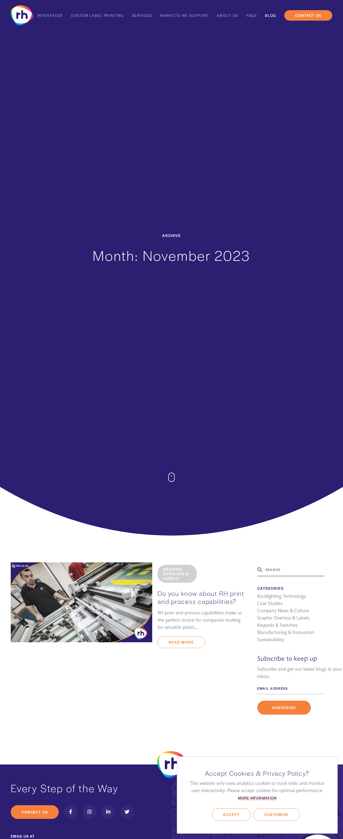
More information (257, 797)
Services (142, 15)
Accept (231, 814)
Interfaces (50, 15)
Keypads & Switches (277, 625)
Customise (276, 814)
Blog (271, 15)
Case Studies (270, 603)
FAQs (251, 15)
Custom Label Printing (97, 15)
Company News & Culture (283, 611)
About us (227, 15)
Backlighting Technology (281, 596)
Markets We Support (184, 15)
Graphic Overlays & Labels (283, 618)
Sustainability (270, 640)
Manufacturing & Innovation (285, 632)
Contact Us (308, 15)
